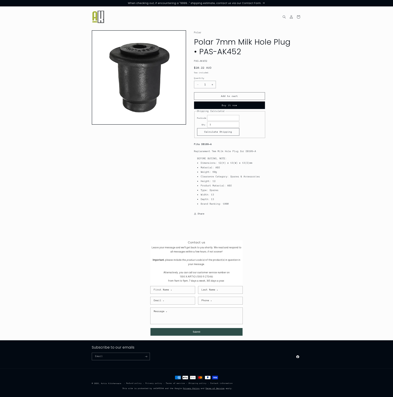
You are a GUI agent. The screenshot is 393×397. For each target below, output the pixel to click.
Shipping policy (197, 383)
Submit (196, 331)
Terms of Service (215, 388)
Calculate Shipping (218, 131)
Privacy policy (154, 383)
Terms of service (175, 383)
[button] (284, 16)
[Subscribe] (146, 356)
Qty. (204, 125)
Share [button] (201, 213)
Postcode (201, 118)
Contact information (221, 383)
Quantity (199, 78)
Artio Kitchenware (111, 383)
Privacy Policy (191, 388)
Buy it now (229, 105)
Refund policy (134, 383)
